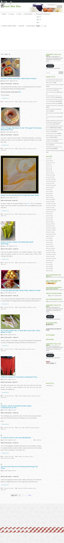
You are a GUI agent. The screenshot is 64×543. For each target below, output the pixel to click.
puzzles (35, 101)
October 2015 (49, 207)
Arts (20, 427)
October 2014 (49, 232)
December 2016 (49, 179)
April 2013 (48, 268)
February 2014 (49, 248)
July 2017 (48, 165)
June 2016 (48, 191)
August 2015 (49, 211)
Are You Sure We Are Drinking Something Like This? (19, 467)
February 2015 (49, 224)
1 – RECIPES (3, 14)
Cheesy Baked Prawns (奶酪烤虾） (54, 133)
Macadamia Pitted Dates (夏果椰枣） (54, 103)
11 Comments (38, 440)
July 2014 (48, 238)
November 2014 (49, 230)
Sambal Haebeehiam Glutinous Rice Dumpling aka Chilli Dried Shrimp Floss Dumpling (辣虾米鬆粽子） (54, 122)
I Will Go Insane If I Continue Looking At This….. (20, 377)
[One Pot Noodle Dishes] (55, 295)
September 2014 (50, 234)
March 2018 (48, 160)
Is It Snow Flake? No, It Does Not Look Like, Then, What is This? (20, 331)
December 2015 (49, 203)
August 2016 (49, 187)
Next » (30, 495)
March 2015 (48, 222)
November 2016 (49, 181)
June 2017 (48, 167)
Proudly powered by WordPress (8, 530)
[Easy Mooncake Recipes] (55, 301)
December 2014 (49, 228)
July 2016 (48, 189)
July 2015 (48, 213)
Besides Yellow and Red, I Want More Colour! (19, 78)
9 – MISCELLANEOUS (30, 26)
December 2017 (49, 163)
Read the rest (5, 98)
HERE (19, 92)
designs (20, 101)
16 (17, 101)
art (24, 456)
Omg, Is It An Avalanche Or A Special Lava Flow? (20, 195)
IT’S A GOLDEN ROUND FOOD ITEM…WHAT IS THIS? (21, 290)
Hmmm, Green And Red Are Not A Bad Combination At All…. (16, 407)
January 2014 (49, 250)
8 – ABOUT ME (21, 26)
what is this (3, 150)
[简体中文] (41, 16)
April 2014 (48, 244)
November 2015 (49, 205)
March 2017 (48, 173)
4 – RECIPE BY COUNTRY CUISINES (8, 26)
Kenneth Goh (14, 81)
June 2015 (48, 215)
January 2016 (49, 201)
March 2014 (48, 246)
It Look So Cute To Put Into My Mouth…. (17, 438)
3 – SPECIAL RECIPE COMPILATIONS (42, 14)
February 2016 (49, 199)
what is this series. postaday (7, 458)
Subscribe (50, 66)
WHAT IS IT (3, 429)
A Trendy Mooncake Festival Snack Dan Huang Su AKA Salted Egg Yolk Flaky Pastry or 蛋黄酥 (54, 80)
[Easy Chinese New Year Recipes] (55, 277)
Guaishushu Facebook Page (53, 329)
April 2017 (48, 171)
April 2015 (48, 220)
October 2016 (49, 183)
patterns (25, 101)
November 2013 (49, 254)
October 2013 (49, 256)
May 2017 (48, 169)
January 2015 (49, 226)
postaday (30, 101)
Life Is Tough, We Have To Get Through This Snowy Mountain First (21, 129)
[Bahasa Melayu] (41, 22)
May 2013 (48, 266)
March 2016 (48, 197)
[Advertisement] (32, 39)
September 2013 (50, 258)
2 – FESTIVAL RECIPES (28, 14)
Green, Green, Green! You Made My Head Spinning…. (17, 243)
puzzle (34, 214)
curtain (20, 396)
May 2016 (48, 193)
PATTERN (27, 427)
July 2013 (48, 262)
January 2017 (49, 177)
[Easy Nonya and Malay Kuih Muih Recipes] (55, 289)
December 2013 (49, 252)
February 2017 (49, 175)
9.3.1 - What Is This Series (8, 101)
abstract (21, 456)
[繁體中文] (41, 19)
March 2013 (48, 270)
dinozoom (27, 530)
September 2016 (50, 185)
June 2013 (48, 264)
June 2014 (48, 240)
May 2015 (48, 218)
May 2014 (48, 242)
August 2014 (49, 236)
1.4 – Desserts (11, 14)
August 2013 (49, 260)
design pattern (22, 349)
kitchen (28, 203)
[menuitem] (63, 1)
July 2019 (48, 158)
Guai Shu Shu (12, 6)
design (20, 148)
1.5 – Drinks (18, 14)
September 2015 (50, 209)
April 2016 (48, 195)
